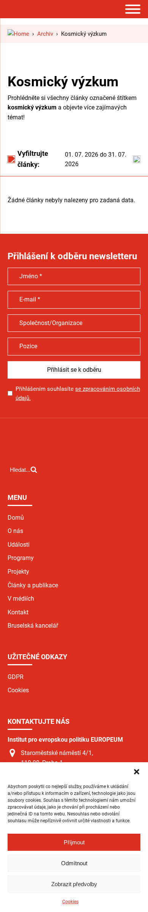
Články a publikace (33, 585)
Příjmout (74, 842)
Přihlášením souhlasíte (78, 393)
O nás (15, 531)
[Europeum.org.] (18, 33)
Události (19, 544)
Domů (16, 517)
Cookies (70, 901)
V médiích (21, 598)
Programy (21, 557)
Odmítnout (74, 863)
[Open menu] (132, 9)
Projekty (18, 571)
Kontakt (18, 612)
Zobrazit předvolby (74, 884)
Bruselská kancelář (33, 625)
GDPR (16, 676)
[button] (136, 772)
